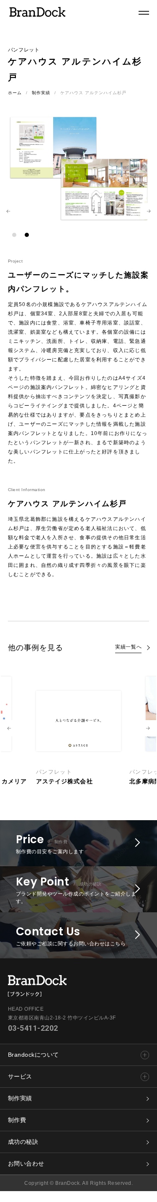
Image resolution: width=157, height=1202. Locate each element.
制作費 (17, 1120)
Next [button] (148, 211)
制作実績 (41, 92)
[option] (78, 728)
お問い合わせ (26, 1163)
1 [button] (14, 235)
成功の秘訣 (23, 1141)
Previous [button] (8, 211)
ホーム (15, 92)
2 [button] (27, 235)
